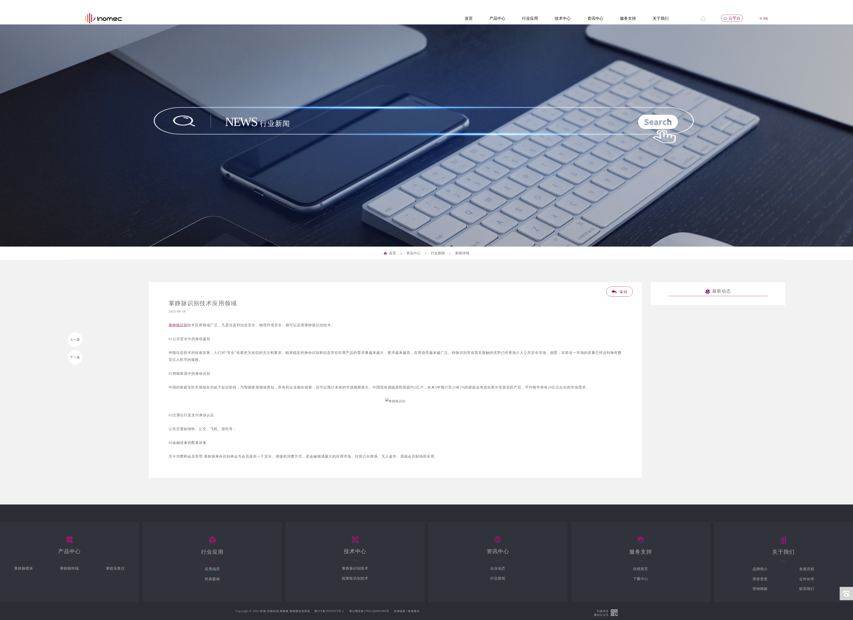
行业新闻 (438, 253)
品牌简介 (760, 569)
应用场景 (212, 569)
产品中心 (497, 18)
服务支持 (628, 18)
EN (765, 18)
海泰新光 (414, 611)
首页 (469, 18)
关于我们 (661, 18)
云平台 (734, 18)
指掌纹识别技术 (355, 578)
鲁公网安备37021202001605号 (369, 611)
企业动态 (497, 568)
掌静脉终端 (69, 568)
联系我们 (806, 589)
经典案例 (212, 579)
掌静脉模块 (23, 568)
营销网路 (760, 589)
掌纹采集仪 (115, 568)
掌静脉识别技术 (355, 568)
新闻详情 (462, 253)
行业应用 (530, 18)
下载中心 (640, 579)
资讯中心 (595, 18)
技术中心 (563, 18)
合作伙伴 (806, 579)
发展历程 (806, 569)
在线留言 (640, 569)
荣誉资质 (760, 579)
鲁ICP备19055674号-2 (329, 611)
